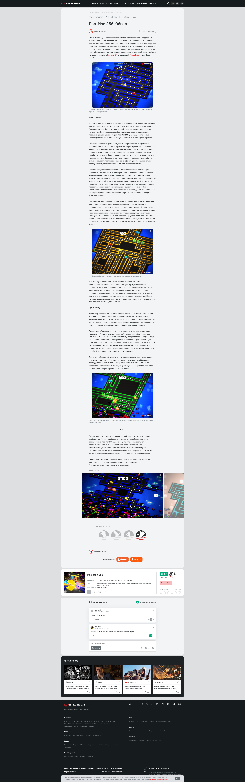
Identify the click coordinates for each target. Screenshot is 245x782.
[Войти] (182, 3)
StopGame (170, 731)
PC (98, 580)
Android (129, 580)
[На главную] (71, 3)
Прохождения (141, 3)
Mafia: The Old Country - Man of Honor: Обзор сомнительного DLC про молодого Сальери (107, 687)
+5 (164, 731)
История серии (92, 745)
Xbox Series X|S (77, 721)
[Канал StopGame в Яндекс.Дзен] (147, 704)
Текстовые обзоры (107, 12)
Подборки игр (96, 735)
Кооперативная (146, 583)
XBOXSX (120, 580)
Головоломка (111, 583)
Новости (94, 3)
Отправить (96, 648)
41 (90, 692)
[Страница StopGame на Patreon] (136, 704)
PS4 (108, 580)
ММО (100, 724)
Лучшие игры (133, 721)
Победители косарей (154, 731)
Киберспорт (83, 726)
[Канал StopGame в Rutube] (157, 704)
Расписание (133, 740)
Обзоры (87, 735)
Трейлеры (67, 747)
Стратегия (129, 583)
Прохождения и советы (72, 756)
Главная (91, 12)
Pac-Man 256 (118, 12)
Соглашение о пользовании (111, 772)
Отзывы (169, 721)
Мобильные (107, 724)
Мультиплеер (120, 583)
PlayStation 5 (88, 721)
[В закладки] (120, 17)
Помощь (152, 3)
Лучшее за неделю (140, 731)
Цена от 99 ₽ (165, 583)
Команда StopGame (86, 768)
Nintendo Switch (99, 721)
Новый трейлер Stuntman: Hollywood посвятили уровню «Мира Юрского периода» (165, 687)
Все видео (67, 745)
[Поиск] (168, 3)
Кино (76, 726)
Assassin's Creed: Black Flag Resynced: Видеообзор (135, 687)
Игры (102, 3)
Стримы (131, 3)
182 (148, 692)
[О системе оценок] (109, 526)
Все (65, 721)
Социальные (68, 726)
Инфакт (114, 745)
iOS (125, 580)
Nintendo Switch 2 (111, 721)
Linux (104, 580)
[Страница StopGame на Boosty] (130, 704)
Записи (141, 740)
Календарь (143, 721)
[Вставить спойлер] (153, 648)
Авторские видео (104, 745)
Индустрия (79, 724)
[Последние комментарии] (177, 3)
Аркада (103, 583)
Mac (101, 580)
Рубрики (75, 745)
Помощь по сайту (115, 768)
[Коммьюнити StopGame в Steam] (168, 704)
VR (65, 724)
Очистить (178, 589)
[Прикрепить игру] (142, 648)
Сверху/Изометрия (103, 585)
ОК (177, 778)
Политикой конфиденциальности (159, 779)
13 (119, 692)
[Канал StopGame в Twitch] (174, 704)
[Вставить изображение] (145, 648)
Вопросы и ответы (71, 768)
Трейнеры (90, 756)
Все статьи (67, 735)
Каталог (151, 721)
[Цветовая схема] (173, 3)
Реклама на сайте (101, 768)
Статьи (109, 3)
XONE (115, 580)
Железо (91, 726)
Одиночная (136, 583)
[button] (95, 619)
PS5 (112, 580)
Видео (116, 3)
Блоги (123, 3)
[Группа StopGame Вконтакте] (141, 704)
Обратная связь (70, 772)
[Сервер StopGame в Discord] (179, 704)
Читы (83, 756)
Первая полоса (78, 735)
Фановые (71, 724)
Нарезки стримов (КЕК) (153, 740)
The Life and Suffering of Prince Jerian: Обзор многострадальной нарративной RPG (78, 687)
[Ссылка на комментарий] (153, 611)
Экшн (99, 583)
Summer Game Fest (91, 724)
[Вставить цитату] (149, 648)
